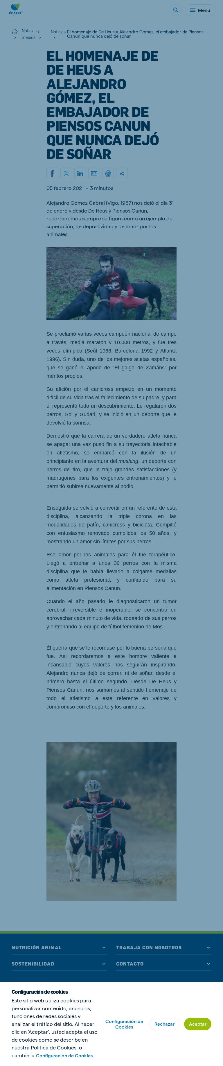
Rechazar (164, 1024)
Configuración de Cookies (124, 1023)
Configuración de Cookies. (65, 1055)
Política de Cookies (53, 1047)
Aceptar (197, 1024)
